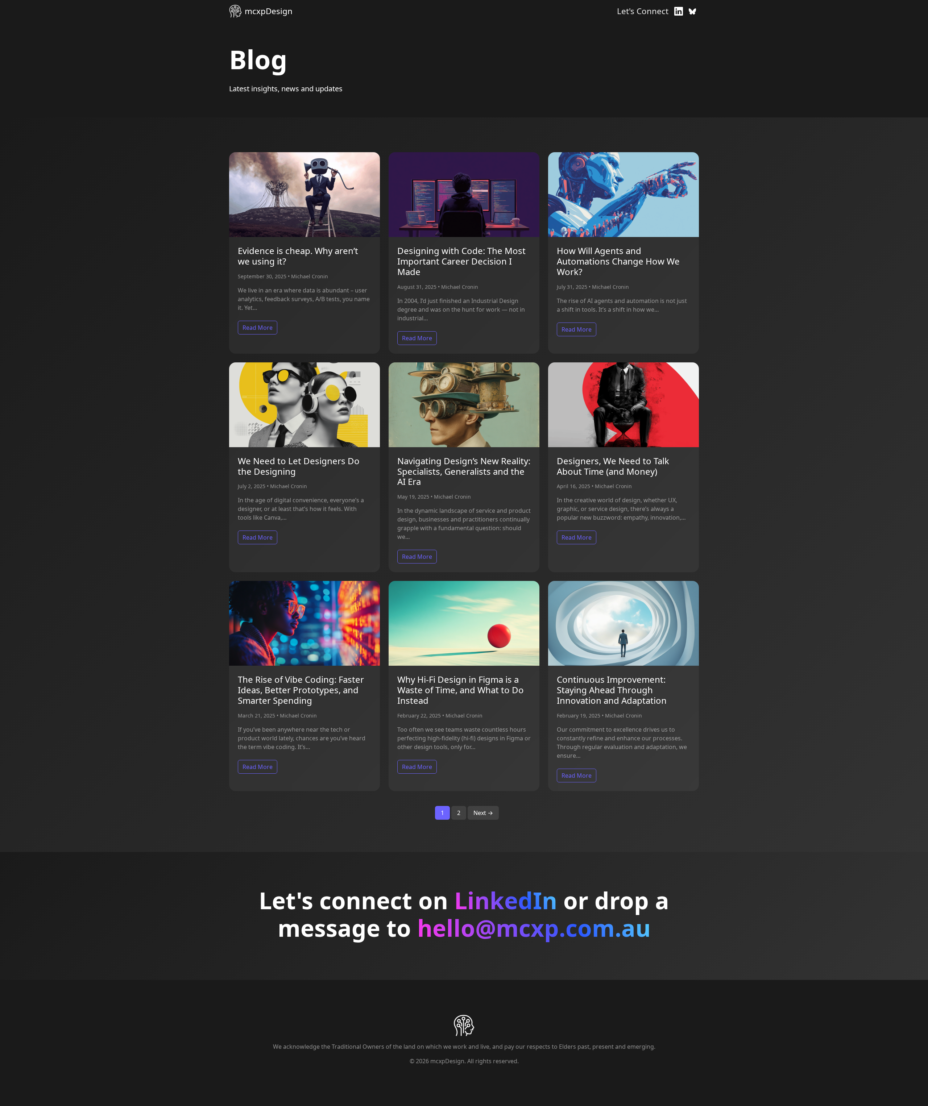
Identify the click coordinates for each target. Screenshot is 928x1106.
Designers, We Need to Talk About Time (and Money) (613, 466)
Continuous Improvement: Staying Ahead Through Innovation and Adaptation (612, 689)
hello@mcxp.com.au (534, 928)
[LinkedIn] (678, 11)
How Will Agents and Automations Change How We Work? (618, 261)
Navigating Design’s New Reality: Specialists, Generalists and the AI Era (463, 471)
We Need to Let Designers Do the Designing (299, 466)
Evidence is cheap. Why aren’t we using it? (298, 256)
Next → (483, 813)
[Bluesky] (692, 11)
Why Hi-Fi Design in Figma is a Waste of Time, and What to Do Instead (460, 689)
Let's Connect (642, 11)
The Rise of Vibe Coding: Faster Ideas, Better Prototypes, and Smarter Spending (301, 689)
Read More (258, 328)
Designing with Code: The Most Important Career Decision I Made (461, 261)
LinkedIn (505, 901)
